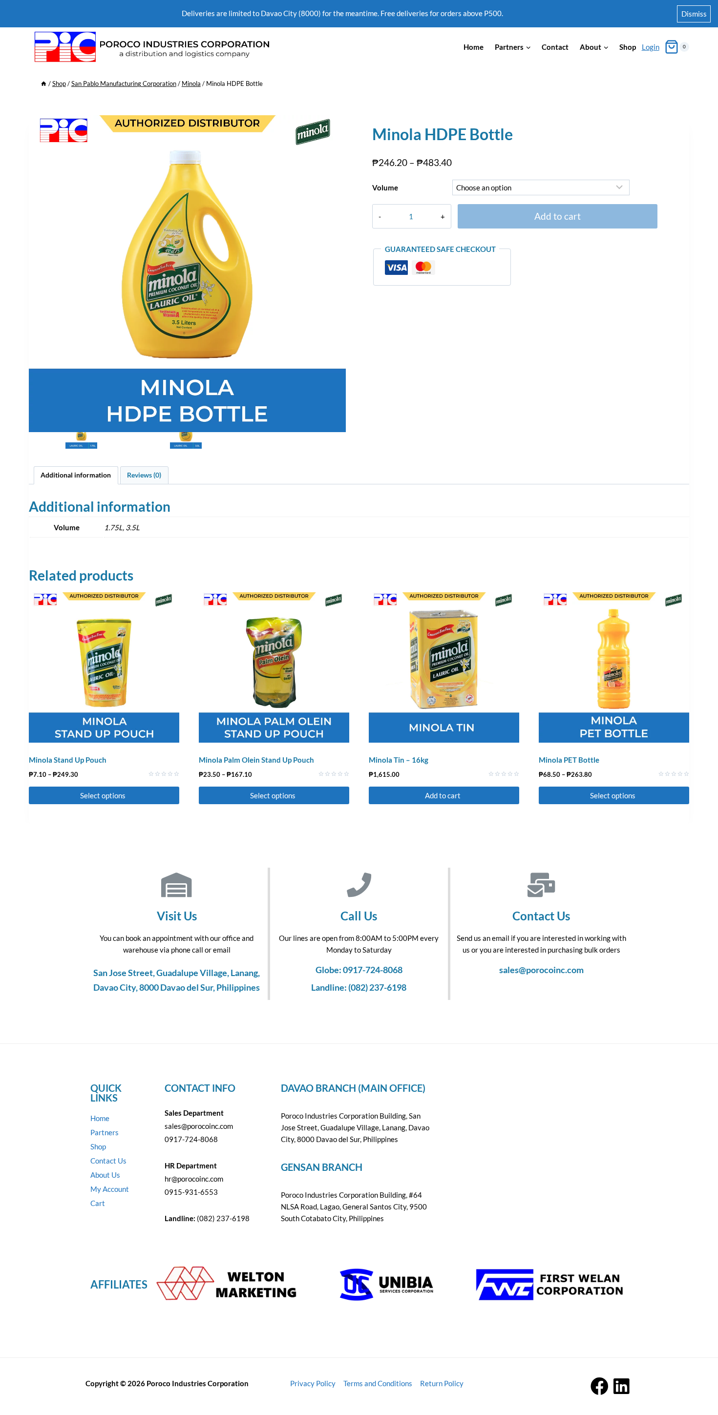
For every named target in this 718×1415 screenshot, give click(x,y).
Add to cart (557, 216)
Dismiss (694, 13)
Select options (103, 795)
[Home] (44, 83)
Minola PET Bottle (569, 759)
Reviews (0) (144, 475)
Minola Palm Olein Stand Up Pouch (256, 759)
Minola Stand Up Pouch (67, 759)
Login (650, 46)
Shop (627, 46)
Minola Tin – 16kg (398, 759)
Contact (555, 46)
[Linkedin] (621, 1386)
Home (474, 46)
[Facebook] (600, 1386)
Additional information (76, 475)
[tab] (76, 475)
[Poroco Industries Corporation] (151, 47)
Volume (385, 187)
